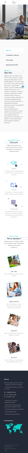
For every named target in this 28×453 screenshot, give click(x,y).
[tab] (14, 50)
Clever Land (15, 445)
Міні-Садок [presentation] (9, 60)
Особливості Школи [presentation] (12, 55)
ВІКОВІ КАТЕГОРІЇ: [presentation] (12, 65)
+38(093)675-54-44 (8, 446)
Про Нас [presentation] (8, 50)
